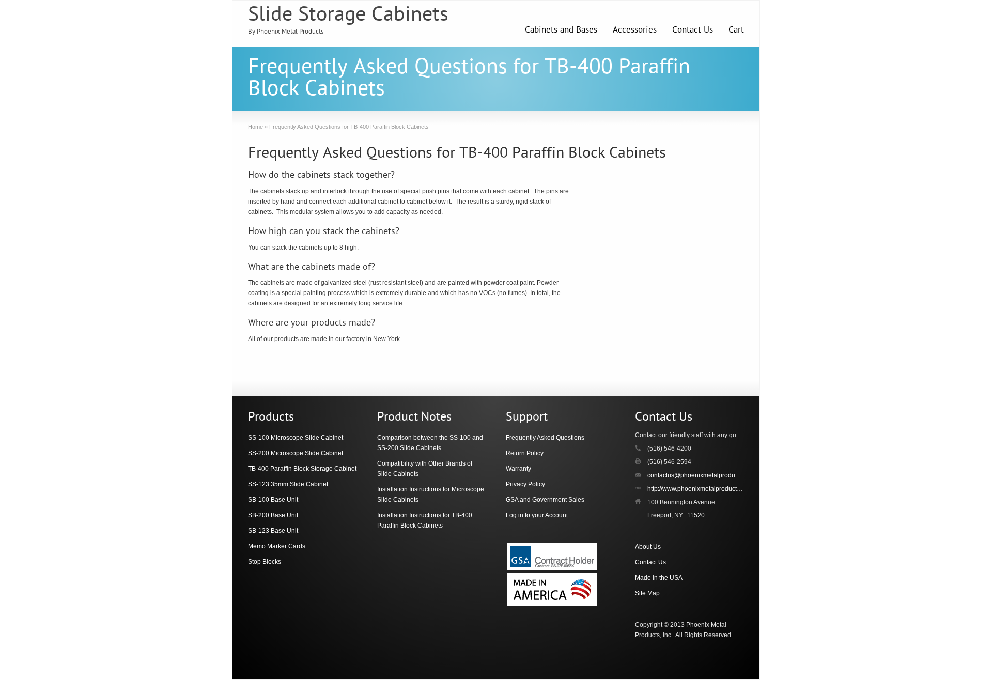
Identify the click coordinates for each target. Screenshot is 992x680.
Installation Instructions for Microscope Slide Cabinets (430, 494)
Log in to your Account (537, 515)
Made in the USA (659, 577)
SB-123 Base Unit (273, 530)
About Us (648, 546)
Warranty (518, 468)
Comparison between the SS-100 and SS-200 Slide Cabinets (430, 443)
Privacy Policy (525, 484)
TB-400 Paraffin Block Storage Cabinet (302, 468)
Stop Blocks (264, 561)
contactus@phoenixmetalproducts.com (701, 475)
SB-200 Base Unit (273, 515)
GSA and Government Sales (545, 499)
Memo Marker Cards (276, 546)
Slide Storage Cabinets (348, 15)
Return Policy (525, 453)
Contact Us (692, 30)
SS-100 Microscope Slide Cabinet (295, 437)
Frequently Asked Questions (545, 437)
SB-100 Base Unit (273, 499)
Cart (736, 30)
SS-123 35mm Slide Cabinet (288, 484)
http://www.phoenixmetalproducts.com (700, 488)
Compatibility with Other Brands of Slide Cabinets (424, 468)
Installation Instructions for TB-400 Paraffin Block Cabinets (424, 520)
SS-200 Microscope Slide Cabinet (295, 453)
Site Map (647, 593)
